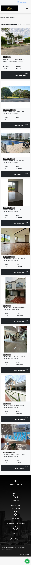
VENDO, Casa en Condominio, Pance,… (14, 405)
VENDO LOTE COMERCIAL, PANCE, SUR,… (14, 112)
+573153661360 (15, 508)
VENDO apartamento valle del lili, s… (14, 210)
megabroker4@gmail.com (15, 539)
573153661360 (15, 505)
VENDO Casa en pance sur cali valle (14, 356)
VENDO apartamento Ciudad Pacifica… (14, 454)
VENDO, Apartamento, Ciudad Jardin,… (14, 258)
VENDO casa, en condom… (15, 59)
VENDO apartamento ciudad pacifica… (14, 161)
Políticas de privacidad (15, 484)
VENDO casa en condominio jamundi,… (14, 307)
